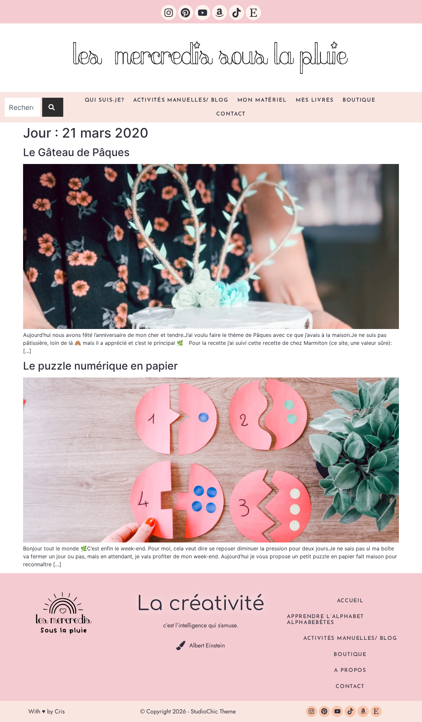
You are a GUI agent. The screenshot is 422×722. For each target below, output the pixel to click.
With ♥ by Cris (46, 711)
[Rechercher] (52, 107)
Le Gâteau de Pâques (76, 152)
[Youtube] (202, 12)
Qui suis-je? (104, 100)
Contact (231, 114)
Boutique (359, 100)
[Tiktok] (236, 12)
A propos (350, 670)
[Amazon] (219, 12)
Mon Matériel (262, 100)
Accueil (350, 601)
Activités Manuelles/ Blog (180, 100)
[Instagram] (168, 12)
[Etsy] (253, 12)
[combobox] (22, 107)
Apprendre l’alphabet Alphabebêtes (325, 619)
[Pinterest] (185, 12)
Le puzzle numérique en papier (100, 365)
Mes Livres (315, 100)
